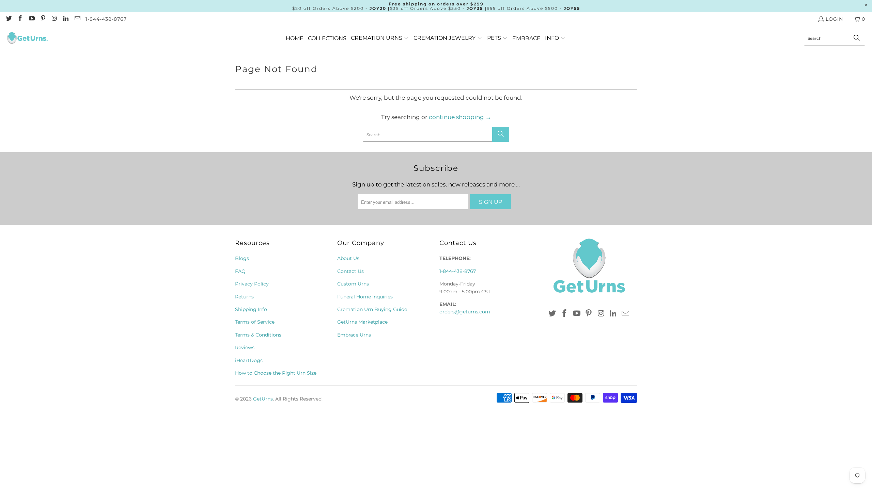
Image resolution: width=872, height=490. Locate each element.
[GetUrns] (27, 38)
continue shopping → (460, 117)
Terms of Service (255, 322)
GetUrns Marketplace (362, 322)
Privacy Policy (252, 284)
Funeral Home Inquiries (365, 297)
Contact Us (350, 271)
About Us (348, 258)
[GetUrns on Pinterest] (43, 19)
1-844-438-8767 (106, 19)
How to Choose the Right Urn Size (275, 373)
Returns (244, 297)
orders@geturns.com (464, 312)
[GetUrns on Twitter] (8, 19)
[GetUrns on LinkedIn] (65, 19)
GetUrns (263, 399)
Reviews (244, 347)
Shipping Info (251, 309)
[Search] (856, 38)
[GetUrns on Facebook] (20, 19)
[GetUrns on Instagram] (54, 19)
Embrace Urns (354, 335)
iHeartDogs (249, 360)
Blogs (242, 258)
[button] (380, 38)
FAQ (240, 271)
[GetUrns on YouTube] (31, 19)
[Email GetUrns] (77, 19)
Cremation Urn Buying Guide (372, 309)
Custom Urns (353, 284)
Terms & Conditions (258, 335)
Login (834, 19)
